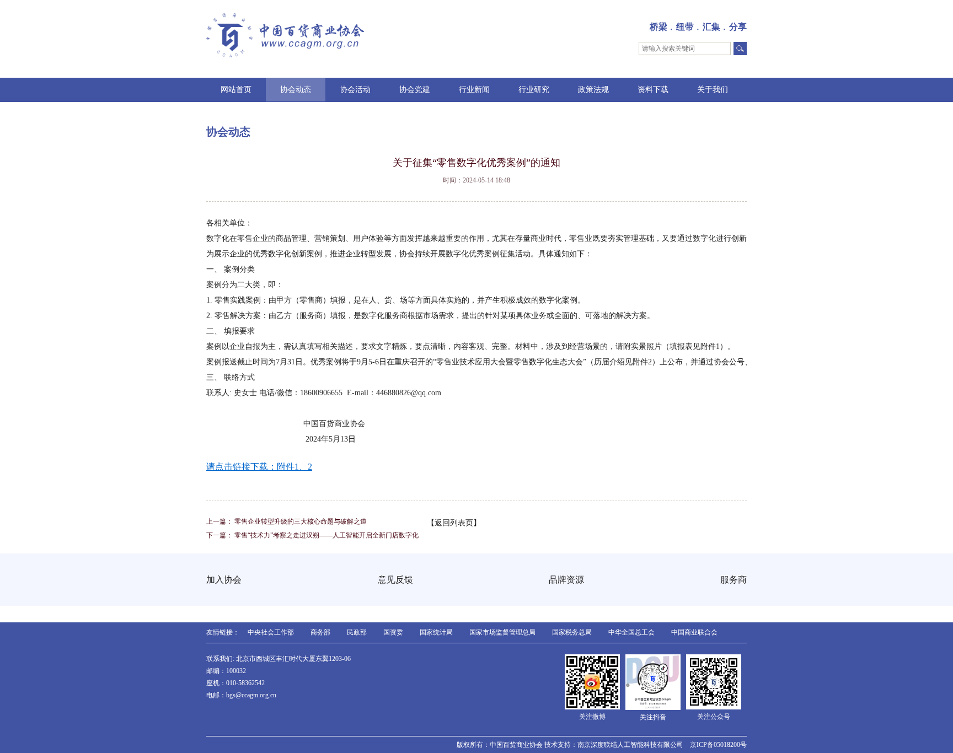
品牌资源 (566, 579)
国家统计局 (436, 632)
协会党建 (414, 89)
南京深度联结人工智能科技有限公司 (630, 745)
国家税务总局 (572, 632)
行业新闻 (474, 89)
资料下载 (653, 89)
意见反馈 (395, 579)
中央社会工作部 (271, 632)
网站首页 (236, 89)
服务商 (733, 579)
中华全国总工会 (631, 632)
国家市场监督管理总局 (502, 632)
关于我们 (712, 89)
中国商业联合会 (694, 632)
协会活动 (355, 89)
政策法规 (593, 89)
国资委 (393, 632)
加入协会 (224, 579)
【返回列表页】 (454, 523)
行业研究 (533, 89)
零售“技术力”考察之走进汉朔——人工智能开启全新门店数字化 (326, 535)
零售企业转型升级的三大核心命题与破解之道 (300, 521)
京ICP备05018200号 (718, 745)
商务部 (320, 632)
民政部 (357, 632)
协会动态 (295, 89)
